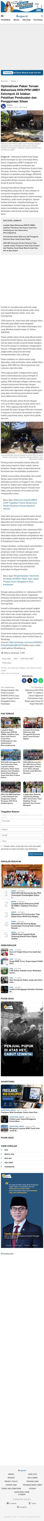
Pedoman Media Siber (32, 1485)
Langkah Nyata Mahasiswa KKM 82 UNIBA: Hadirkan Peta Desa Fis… (25, 906)
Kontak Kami (11, 1485)
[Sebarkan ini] (24, 680)
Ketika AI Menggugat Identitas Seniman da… (26, 990)
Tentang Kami (32, 1481)
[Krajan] (22, 16)
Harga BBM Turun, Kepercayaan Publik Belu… (26, 962)
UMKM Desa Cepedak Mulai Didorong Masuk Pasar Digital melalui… (24, 936)
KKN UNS (8, 1158)
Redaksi (11, 1478)
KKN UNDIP (9, 1163)
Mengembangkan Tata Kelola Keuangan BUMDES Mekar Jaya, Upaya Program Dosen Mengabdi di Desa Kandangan (10, 695)
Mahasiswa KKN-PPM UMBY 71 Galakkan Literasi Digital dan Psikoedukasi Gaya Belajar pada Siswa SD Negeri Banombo (34, 695)
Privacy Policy (11, 1481)
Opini (11, 950)
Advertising (5, 1110)
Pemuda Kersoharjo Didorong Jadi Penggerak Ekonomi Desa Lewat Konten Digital (31, 734)
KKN (15, 659)
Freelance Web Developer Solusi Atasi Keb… (20, 1112)
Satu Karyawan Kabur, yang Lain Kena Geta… (25, 981)
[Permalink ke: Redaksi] (3, 106)
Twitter (33, 1503)
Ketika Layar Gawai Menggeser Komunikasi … (22, 1120)
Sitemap (32, 1489)
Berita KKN (6, 659)
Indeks (11, 1474)
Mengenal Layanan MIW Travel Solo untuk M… (24, 1129)
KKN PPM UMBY (27, 659)
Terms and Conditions (11, 1489)
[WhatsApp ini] (40, 680)
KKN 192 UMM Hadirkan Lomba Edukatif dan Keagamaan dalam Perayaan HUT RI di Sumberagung (11, 798)
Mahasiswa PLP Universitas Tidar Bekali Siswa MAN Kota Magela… (25, 915)
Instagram (23, 1507)
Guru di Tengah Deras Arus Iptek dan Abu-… (25, 953)
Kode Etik (32, 1474)
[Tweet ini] (29, 680)
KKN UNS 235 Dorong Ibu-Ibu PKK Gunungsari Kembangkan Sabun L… (26, 895)
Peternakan (6, 663)
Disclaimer (32, 1478)
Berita (13, 891)
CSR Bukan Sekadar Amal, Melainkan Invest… (25, 972)
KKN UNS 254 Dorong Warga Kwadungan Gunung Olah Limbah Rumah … (25, 926)
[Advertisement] (22, 47)
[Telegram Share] (35, 680)
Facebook (12, 1503)
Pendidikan (9, 1167)
